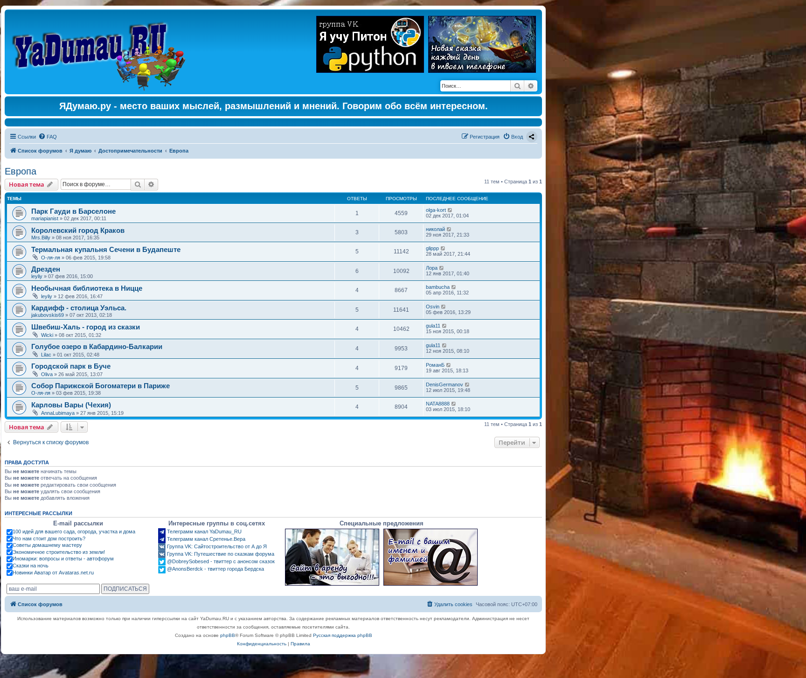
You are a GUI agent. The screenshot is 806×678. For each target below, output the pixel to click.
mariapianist (44, 218)
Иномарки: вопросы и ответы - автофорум (63, 558)
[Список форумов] (101, 52)
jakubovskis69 (47, 315)
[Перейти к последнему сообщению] (450, 210)
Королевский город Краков (78, 230)
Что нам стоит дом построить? (49, 538)
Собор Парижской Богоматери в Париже (100, 386)
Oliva (47, 374)
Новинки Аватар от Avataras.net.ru (53, 572)
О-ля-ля (50, 257)
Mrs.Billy (40, 237)
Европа (20, 171)
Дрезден (45, 269)
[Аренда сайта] (332, 557)
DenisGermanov (444, 384)
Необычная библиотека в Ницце (86, 288)
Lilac (46, 354)
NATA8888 (438, 403)
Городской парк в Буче (71, 366)
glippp (432, 248)
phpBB (227, 635)
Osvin (432, 306)
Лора (432, 268)
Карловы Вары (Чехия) (71, 405)
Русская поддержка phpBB (342, 635)
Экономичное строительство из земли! (59, 552)
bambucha (438, 287)
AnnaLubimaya (58, 413)
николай (435, 229)
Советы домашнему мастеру (47, 545)
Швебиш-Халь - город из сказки (85, 327)
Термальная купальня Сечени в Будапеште (106, 249)
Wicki (47, 335)
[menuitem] (47, 136)
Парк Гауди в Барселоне (73, 211)
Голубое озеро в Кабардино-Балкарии (96, 346)
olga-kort (436, 210)
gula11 (433, 326)
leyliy (36, 276)
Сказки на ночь (31, 565)
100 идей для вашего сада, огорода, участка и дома (74, 531)
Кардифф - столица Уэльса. (78, 308)
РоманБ (435, 365)
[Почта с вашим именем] (430, 557)
